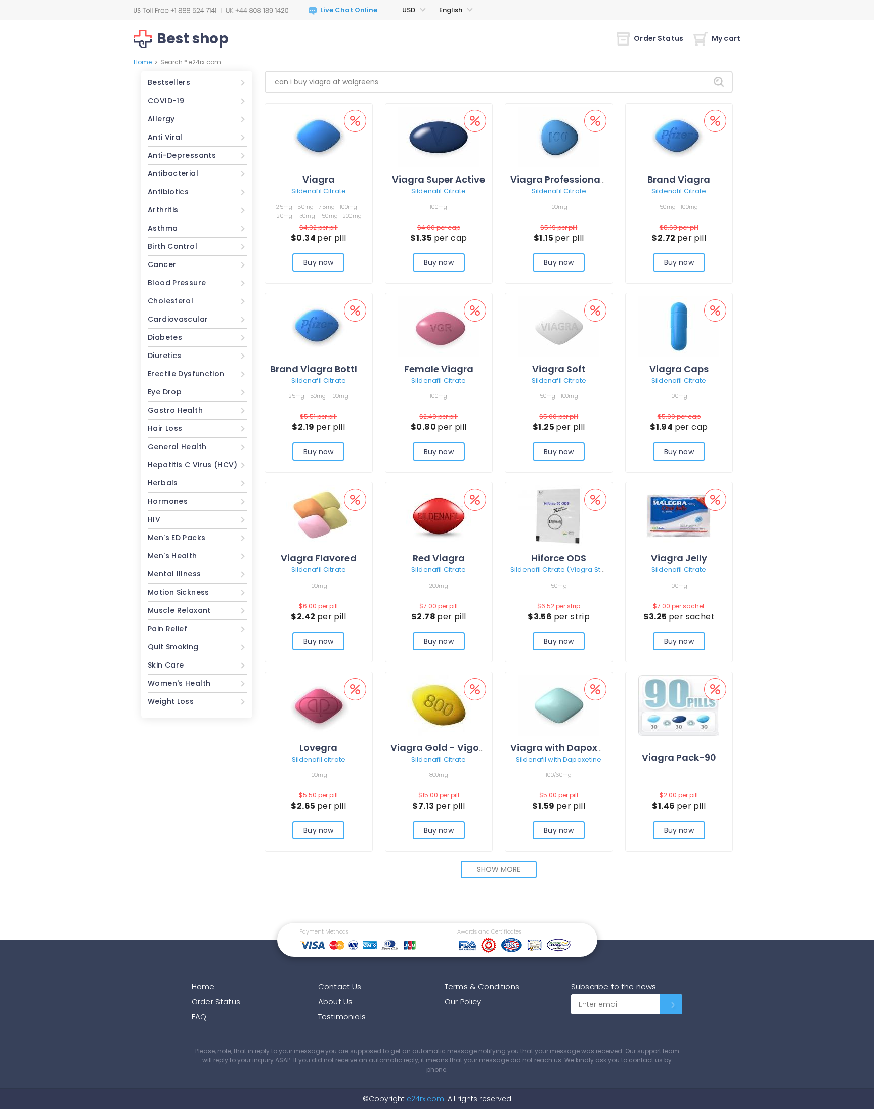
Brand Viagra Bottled (319, 369)
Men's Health (172, 556)
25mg (284, 207)
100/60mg (559, 775)
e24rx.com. (425, 1099)
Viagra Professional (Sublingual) (587, 179)
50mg (305, 207)
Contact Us (340, 986)
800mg (438, 775)
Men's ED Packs (176, 538)
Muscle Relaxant (179, 610)
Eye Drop (165, 392)
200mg (352, 216)
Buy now (318, 262)
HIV (154, 519)
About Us (335, 1001)
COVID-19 (166, 101)
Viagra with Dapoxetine (565, 747)
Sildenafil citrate (318, 759)
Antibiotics (168, 192)
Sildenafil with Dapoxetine (558, 759)
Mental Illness (174, 574)
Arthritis (163, 210)
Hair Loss (165, 428)
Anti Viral (165, 137)
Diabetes (165, 337)
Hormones (168, 501)
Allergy (161, 119)
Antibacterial (173, 173)
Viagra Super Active (438, 179)
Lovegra (318, 747)
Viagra (318, 179)
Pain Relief (167, 629)
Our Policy (463, 1001)
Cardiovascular (178, 319)
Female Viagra (438, 369)
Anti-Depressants (182, 155)
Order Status (658, 38)
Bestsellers (169, 82)
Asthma (163, 228)
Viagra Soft (559, 369)
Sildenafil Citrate (318, 191)
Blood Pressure (177, 283)
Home (143, 62)
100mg (348, 207)
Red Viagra (439, 558)
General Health (177, 446)
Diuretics (164, 355)
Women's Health (179, 683)
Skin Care (166, 665)
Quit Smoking (173, 647)
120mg (283, 216)
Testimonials (342, 1016)
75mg (327, 207)
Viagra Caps (679, 369)
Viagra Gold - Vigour (439, 747)
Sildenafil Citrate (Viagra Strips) (563, 569)
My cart (726, 38)
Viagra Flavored (319, 558)
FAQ (199, 1016)
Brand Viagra (678, 179)
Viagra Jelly (679, 558)
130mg (306, 216)
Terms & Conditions (482, 986)
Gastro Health (175, 410)
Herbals (163, 483)
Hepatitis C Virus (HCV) (193, 465)
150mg (329, 216)
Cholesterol (170, 301)
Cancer (162, 264)
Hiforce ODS (558, 558)
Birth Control (172, 246)
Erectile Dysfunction (186, 374)
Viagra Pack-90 (679, 757)
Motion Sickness (178, 592)
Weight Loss (171, 701)
